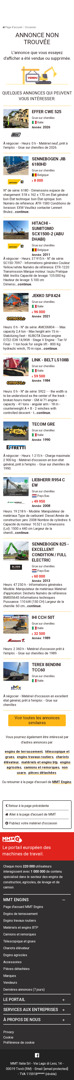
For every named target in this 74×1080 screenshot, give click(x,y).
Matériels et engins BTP (39, 762)
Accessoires (12, 962)
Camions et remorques (41, 767)
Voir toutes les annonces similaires (37, 720)
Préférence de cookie (19, 1042)
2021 (41, 316)
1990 (41, 440)
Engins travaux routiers (35, 757)
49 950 (38, 501)
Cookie (8, 1037)
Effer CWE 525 (46, 111)
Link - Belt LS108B (50, 359)
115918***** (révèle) (41, 1074)
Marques (9, 976)
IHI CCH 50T (43, 617)
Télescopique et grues (19, 941)
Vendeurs (10, 983)
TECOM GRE (43, 424)
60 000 (38, 576)
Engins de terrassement (24, 752)
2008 (41, 506)
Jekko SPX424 (46, 295)
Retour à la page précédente (28, 806)
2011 (41, 255)
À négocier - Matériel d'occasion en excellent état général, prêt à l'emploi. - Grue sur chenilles (35, 700)
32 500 (38, 633)
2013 (41, 581)
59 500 (38, 376)
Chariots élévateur (16, 948)
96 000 (38, 312)
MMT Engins (61, 782)
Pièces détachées (42, 773)
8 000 (37, 180)
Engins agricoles (15, 955)
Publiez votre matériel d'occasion (32, 823)
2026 (41, 127)
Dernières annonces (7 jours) (24, 990)
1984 (41, 381)
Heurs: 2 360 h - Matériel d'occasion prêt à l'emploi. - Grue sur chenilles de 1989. (33, 651)
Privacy (8, 1032)
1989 (41, 638)
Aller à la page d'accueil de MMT (32, 814)
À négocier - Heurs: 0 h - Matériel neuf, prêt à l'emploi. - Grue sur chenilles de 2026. (35, 145)
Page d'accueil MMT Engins (23, 907)
